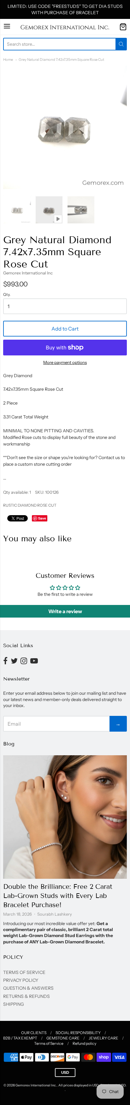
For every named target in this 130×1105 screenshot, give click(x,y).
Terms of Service (48, 1043)
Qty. (6, 294)
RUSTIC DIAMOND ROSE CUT (29, 505)
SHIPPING (13, 1004)
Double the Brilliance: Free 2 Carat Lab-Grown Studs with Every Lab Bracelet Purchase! (57, 896)
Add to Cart (65, 328)
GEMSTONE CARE (63, 1038)
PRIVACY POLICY (20, 980)
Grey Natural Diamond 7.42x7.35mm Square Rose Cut (61, 59)
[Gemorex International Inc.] (65, 27)
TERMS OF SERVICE (24, 972)
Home (8, 59)
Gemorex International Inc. (36, 1085)
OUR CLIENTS (33, 1032)
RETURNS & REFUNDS (26, 996)
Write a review (65, 611)
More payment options (65, 362)
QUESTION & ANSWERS (28, 988)
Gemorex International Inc (28, 272)
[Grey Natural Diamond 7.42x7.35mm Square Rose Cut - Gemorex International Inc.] (17, 210)
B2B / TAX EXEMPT (20, 1038)
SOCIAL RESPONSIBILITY (78, 1032)
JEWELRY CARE (103, 1038)
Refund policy (84, 1043)
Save (42, 518)
